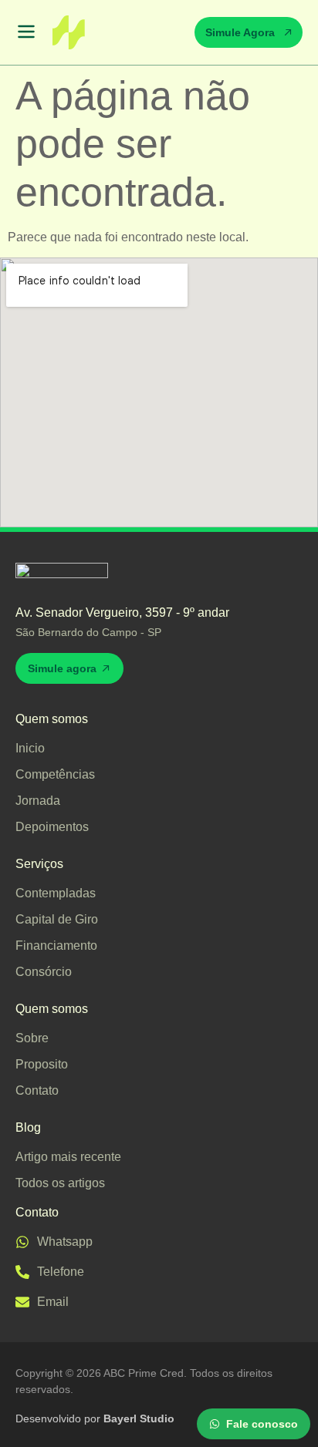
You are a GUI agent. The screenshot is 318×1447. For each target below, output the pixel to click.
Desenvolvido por (94, 1418)
